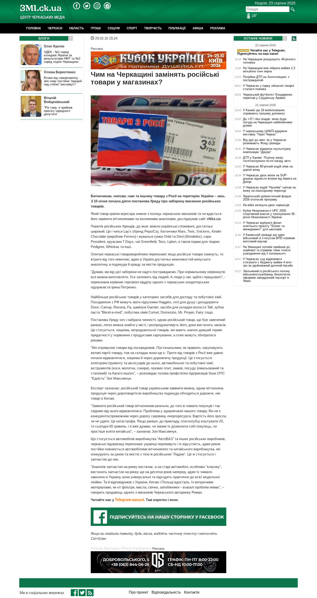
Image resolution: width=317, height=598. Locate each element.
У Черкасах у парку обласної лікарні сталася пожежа (268, 87)
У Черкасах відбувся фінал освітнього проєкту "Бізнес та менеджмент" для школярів (264, 226)
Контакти (191, 592)
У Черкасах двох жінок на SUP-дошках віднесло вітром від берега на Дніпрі (269, 179)
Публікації (177, 28)
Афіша (198, 28)
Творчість (153, 28)
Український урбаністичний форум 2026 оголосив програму (267, 198)
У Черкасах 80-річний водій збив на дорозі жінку (268, 168)
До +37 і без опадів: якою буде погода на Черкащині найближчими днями (267, 122)
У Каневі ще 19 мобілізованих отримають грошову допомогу (264, 111)
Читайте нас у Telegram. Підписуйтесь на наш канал (261, 52)
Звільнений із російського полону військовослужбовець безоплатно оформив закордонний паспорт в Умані (266, 276)
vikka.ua (213, 219)
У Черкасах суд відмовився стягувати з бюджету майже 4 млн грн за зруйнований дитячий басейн (268, 262)
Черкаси (55, 28)
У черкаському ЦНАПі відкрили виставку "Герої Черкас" (265, 133)
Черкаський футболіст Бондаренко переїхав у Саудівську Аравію (267, 96)
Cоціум (114, 28)
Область (76, 28)
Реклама (217, 28)
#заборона (142, 548)
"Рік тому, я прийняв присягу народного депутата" (58, 111)
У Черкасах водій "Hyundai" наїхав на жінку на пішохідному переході (269, 189)
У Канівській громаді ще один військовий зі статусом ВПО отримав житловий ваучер (269, 238)
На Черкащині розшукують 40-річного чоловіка (269, 61)
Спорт (132, 28)
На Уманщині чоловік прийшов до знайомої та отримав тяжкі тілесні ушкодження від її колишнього (267, 250)
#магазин (112, 548)
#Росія (126, 548)
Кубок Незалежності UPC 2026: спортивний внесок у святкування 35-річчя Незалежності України (269, 214)
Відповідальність (166, 592)
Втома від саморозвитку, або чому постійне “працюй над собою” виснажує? (63, 81)
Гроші (96, 28)
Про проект (138, 592)
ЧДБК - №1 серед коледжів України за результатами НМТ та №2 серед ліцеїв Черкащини (62, 56)
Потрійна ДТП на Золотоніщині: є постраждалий (266, 78)
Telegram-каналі (129, 500)
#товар (97, 548)
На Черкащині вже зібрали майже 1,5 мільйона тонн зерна (269, 70)
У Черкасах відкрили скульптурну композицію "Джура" (267, 150)
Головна (33, 28)
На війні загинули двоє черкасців (266, 205)
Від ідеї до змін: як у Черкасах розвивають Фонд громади (264, 141)
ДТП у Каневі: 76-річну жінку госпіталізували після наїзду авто (267, 159)
